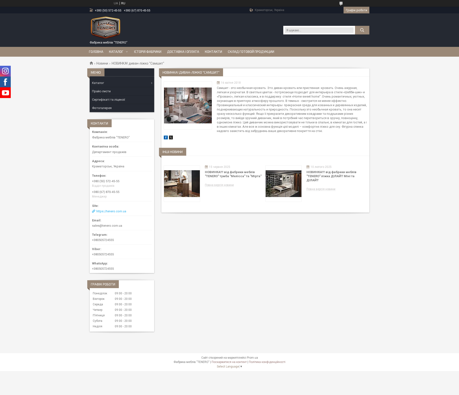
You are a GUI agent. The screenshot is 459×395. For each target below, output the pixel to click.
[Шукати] (362, 30)
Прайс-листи (101, 91)
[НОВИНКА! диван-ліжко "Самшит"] (188, 105)
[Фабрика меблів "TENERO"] (106, 28)
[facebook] (166, 138)
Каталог (116, 51)
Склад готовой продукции (251, 51)
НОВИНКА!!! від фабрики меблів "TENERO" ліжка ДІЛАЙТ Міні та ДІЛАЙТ (331, 176)
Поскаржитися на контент (229, 362)
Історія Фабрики (147, 51)
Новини (102, 63)
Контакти (213, 51)
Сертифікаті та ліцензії (108, 99)
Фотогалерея (102, 108)
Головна (96, 51)
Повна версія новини (219, 185)
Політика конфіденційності (267, 362)
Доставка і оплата (183, 51)
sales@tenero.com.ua (107, 225)
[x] (171, 138)
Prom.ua (252, 357)
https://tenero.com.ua (111, 211)
